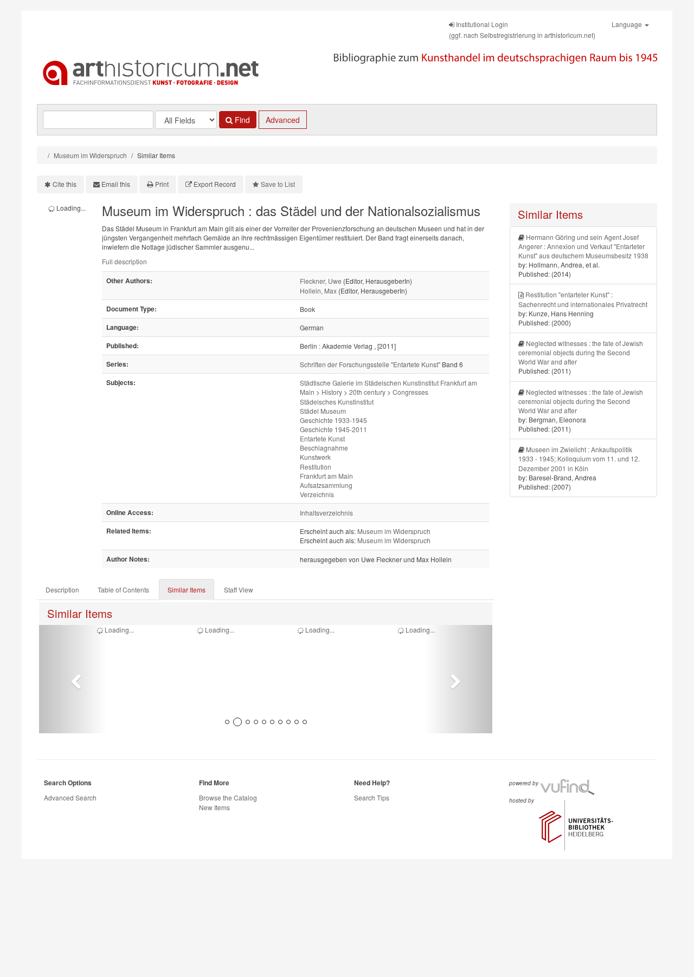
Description (62, 589)
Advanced (283, 119)
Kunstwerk (315, 456)
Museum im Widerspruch (90, 155)
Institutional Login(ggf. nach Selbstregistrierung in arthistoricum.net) (522, 29)
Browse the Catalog (228, 797)
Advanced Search (70, 797)
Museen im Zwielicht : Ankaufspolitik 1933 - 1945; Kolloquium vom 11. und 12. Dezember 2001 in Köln (579, 458)
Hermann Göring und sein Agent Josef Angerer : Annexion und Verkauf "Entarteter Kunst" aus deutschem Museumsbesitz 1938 (583, 246)
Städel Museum (323, 410)
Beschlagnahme (324, 447)
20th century (367, 391)
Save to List (278, 183)
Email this (115, 183)
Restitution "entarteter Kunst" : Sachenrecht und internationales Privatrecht (582, 299)
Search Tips (371, 797)
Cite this (64, 183)
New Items (214, 807)
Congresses (410, 391)
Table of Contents (123, 589)
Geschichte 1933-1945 (333, 420)
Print (162, 183)
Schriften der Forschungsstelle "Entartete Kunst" (370, 364)
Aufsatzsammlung (326, 485)
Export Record (215, 183)
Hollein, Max (318, 290)
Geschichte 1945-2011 (333, 429)
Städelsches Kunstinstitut (337, 401)
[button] (73, 679)
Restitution (315, 466)
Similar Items (186, 589)
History (332, 391)
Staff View (238, 589)
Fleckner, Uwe (321, 280)
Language (628, 24)
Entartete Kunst (322, 438)
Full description (124, 261)
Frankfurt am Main (326, 475)
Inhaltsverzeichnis (326, 512)
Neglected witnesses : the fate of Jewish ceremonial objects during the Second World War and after (580, 352)
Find (241, 119)
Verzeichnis (317, 494)
